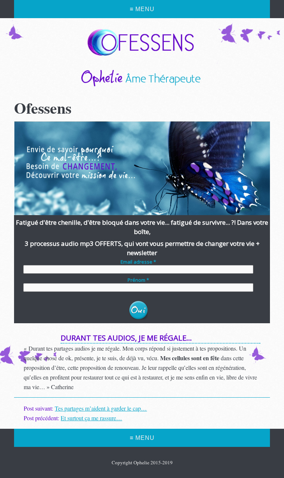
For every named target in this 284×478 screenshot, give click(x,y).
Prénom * (138, 280)
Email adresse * (138, 262)
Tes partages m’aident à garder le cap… (101, 408)
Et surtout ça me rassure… (91, 418)
